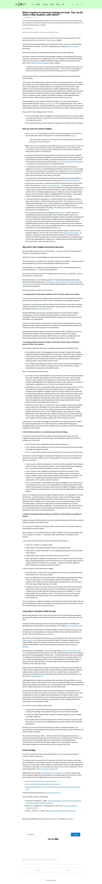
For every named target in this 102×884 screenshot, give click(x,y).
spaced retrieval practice (72, 180)
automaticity (78, 201)
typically (79, 680)
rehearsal (25, 647)
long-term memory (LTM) (74, 626)
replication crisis (72, 46)
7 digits (46, 651)
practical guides (45, 773)
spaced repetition (61, 162)
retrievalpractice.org (59, 773)
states (73, 135)
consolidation (49, 634)
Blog (51, 4)
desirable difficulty (46, 309)
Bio (63, 4)
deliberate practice (61, 212)
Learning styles (51, 40)
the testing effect (73, 282)
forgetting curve (49, 103)
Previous (38, 870)
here (32, 28)
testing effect (70, 171)
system (69, 499)
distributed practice (76, 162)
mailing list (45, 32)
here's (27, 149)
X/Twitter (57, 32)
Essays (45, 4)
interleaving (56, 185)
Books (38, 4)
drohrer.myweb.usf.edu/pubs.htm (47, 769)
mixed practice (45, 185)
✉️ (86, 4)
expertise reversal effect (71, 233)
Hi (32, 4)
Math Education (53, 859)
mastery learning (49, 282)
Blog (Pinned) (32, 859)
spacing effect (33, 133)
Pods (57, 4)
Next (68, 870)
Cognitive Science (42, 859)
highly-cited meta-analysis (40, 63)
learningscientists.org (53, 793)
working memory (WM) (29, 640)
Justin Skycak (27, 17)
